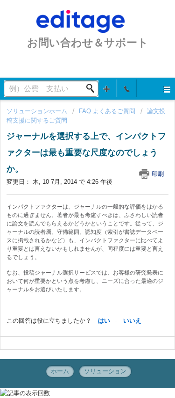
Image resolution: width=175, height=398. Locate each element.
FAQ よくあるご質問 (107, 111)
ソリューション (105, 371)
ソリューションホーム (38, 111)
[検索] (93, 88)
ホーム (60, 371)
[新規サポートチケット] (107, 88)
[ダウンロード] (70, 190)
